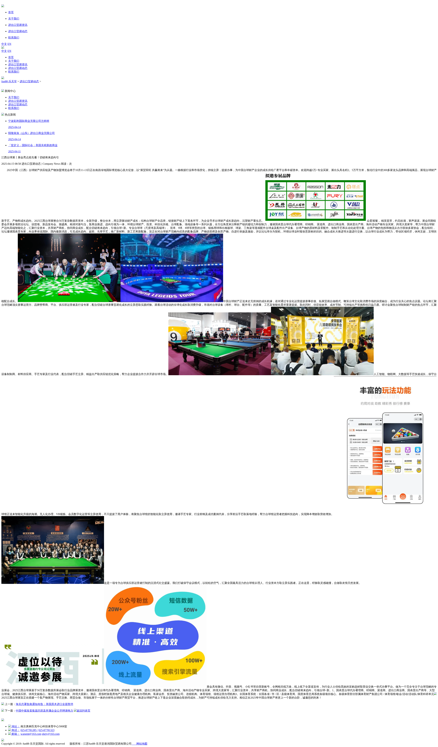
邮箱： (15, 733)
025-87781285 (29, 730)
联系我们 (13, 71)
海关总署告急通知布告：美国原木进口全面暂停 (44, 704)
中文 (4, 43)
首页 (11, 57)
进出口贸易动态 (17, 68)
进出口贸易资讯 (17, 64)
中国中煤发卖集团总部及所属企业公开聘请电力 (44, 710)
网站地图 (139, 743)
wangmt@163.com (31, 733)
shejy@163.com (51, 733)
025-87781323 (46, 730)
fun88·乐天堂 (9, 81)
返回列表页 (83, 710)
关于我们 (13, 60)
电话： (15, 730)
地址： (15, 726)
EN (9, 43)
